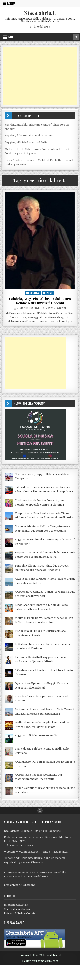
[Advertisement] (40, 76)
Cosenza (35, 293)
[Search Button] (40, 810)
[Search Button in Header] (76, 37)
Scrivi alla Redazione (17, 909)
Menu (11, 3)
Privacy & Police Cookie (19, 913)
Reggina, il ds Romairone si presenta (29, 135)
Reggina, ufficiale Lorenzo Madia (26, 142)
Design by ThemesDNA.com (40, 961)
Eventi (49, 293)
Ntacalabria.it (40, 12)
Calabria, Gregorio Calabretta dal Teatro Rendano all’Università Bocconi (40, 300)
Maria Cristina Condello (30, 308)
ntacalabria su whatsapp (20, 885)
